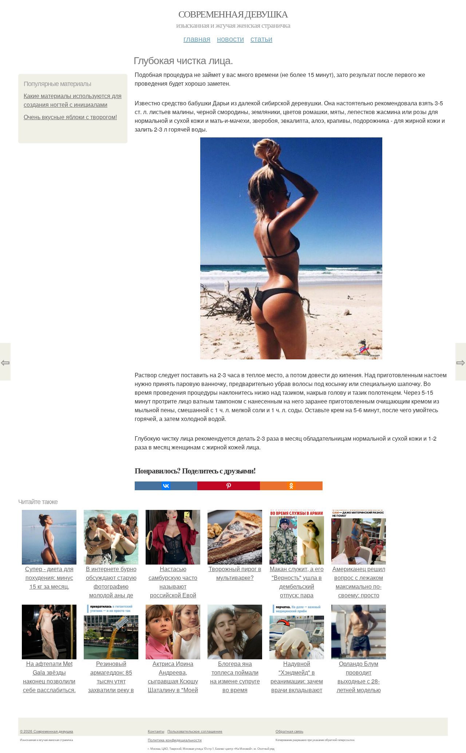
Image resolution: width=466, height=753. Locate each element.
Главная (196, 38)
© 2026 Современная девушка (46, 731)
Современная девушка (233, 14)
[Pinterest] (228, 485)
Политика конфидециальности (175, 739)
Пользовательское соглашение (194, 731)
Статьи (261, 38)
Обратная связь (289, 731)
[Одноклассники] (291, 485)
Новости (230, 38)
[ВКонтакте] (166, 485)
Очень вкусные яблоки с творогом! (70, 117)
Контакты (156, 731)
